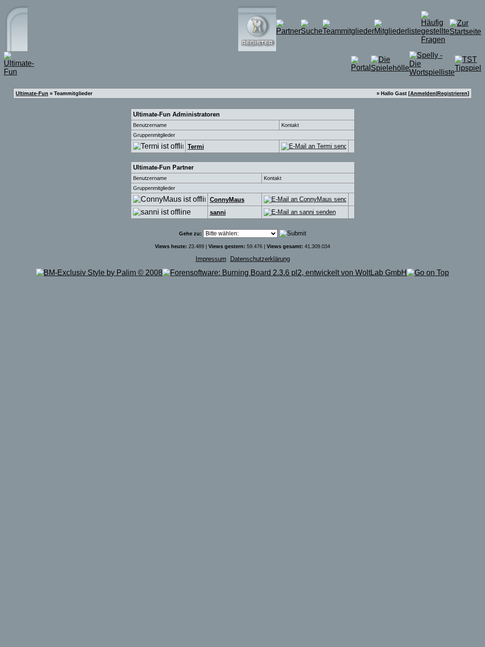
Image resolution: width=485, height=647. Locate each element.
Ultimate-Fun (32, 93)
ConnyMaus (227, 199)
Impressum (211, 258)
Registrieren (452, 93)
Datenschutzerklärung (260, 258)
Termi (196, 146)
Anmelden (423, 93)
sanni (218, 212)
